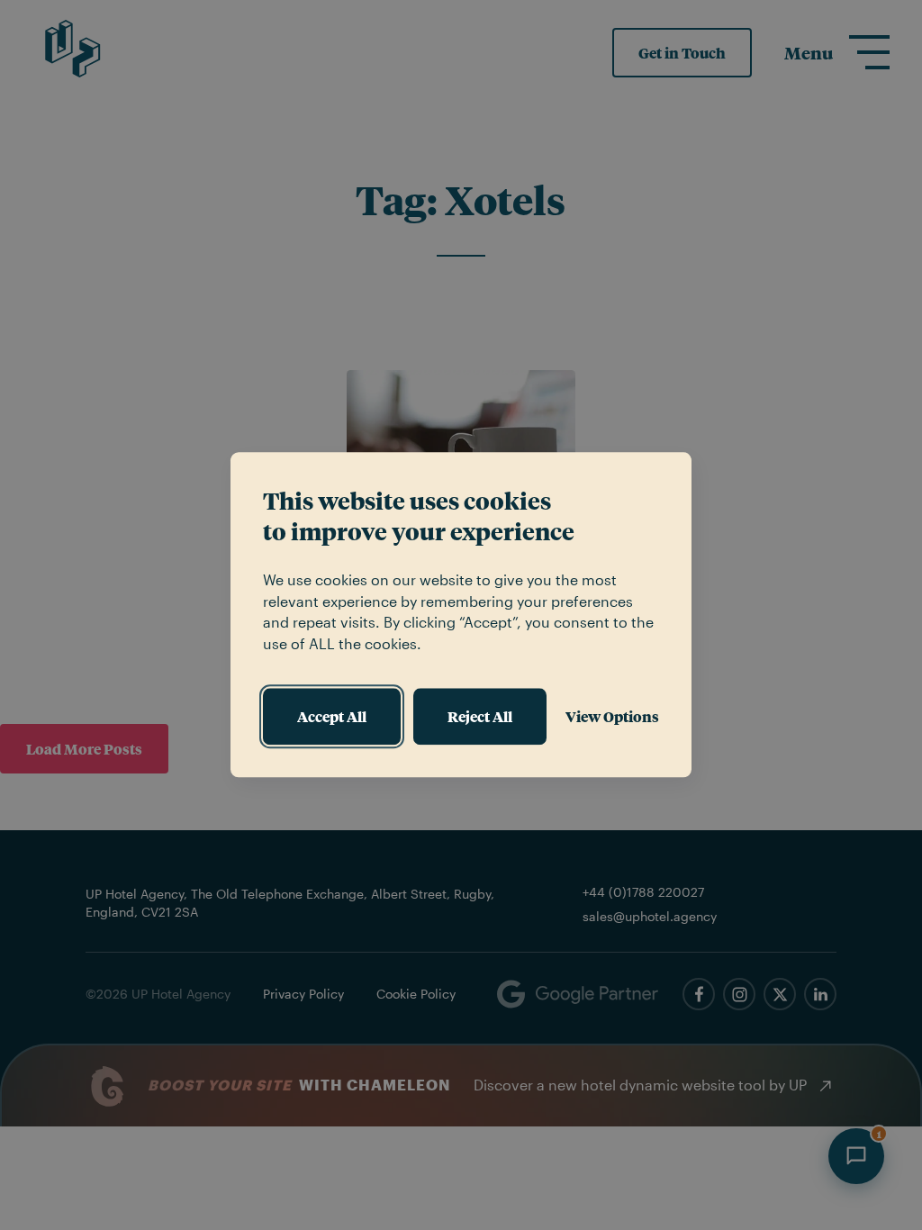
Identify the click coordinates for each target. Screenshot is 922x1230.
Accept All (331, 716)
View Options (612, 716)
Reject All (479, 716)
